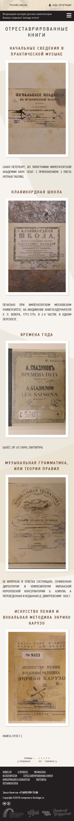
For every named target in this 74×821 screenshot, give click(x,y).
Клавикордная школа (36, 192)
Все (40, 762)
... (36, 758)
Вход (54, 5)
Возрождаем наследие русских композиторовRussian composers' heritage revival (27, 16)
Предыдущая (25, 762)
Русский (14, 5)
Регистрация (65, 5)
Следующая (49, 762)
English (23, 5)
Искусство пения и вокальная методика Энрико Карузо (37, 618)
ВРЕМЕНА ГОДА (37, 335)
